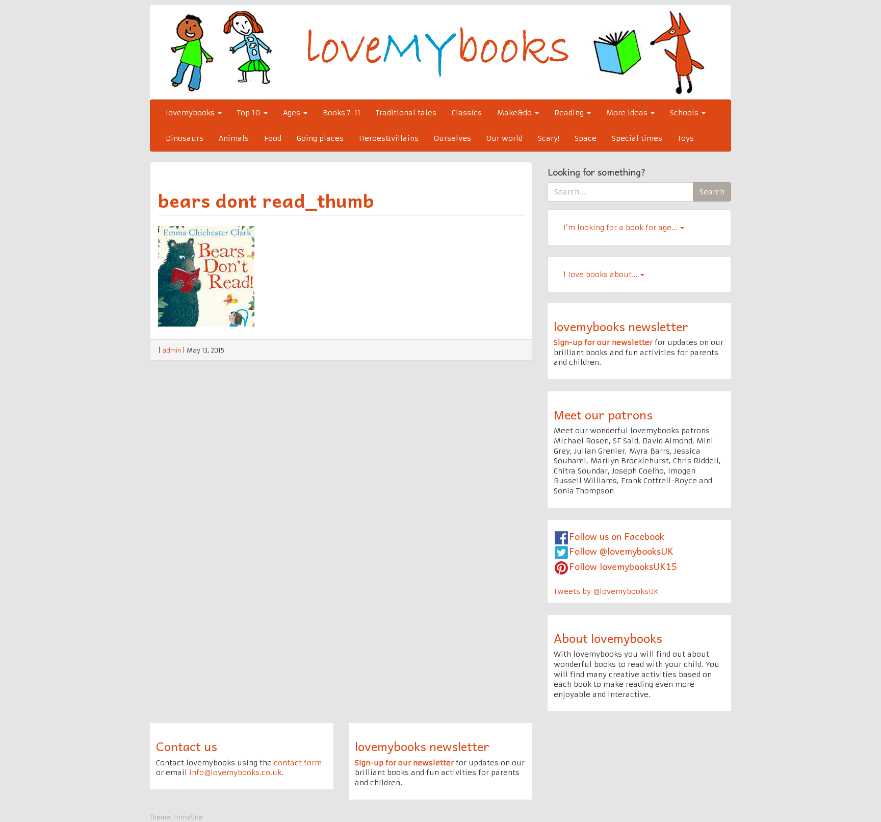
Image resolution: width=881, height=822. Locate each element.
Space (586, 138)
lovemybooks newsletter (621, 326)
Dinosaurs (184, 138)
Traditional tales (406, 112)
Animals (234, 138)
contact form (298, 762)
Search (711, 191)
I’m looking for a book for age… (621, 227)
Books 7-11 (341, 112)
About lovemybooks (608, 637)
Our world (504, 138)
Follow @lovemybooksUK (621, 550)
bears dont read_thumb (266, 200)
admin (171, 350)
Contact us (186, 746)
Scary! (548, 138)
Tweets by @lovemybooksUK (606, 591)
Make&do (515, 112)
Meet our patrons (603, 414)
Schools (685, 112)
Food (272, 138)
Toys (686, 138)
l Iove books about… (601, 274)
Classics (467, 112)
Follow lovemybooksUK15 (623, 566)
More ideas (628, 112)
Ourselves (452, 138)
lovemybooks (191, 112)
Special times (637, 138)
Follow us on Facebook (616, 536)
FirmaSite (188, 817)
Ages (292, 112)
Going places (320, 138)
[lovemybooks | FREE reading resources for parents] (440, 52)
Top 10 (250, 112)
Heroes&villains (389, 138)
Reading (570, 112)
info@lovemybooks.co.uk (235, 772)
